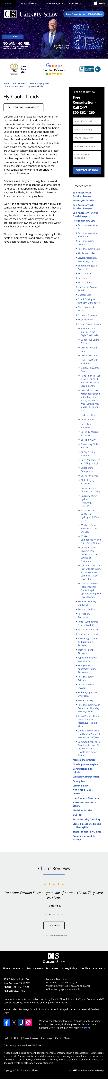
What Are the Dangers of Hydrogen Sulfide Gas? (90, 515)
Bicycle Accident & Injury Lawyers (87, 259)
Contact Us (75, 3)
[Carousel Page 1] (45, 914)
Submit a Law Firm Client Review (54, 935)
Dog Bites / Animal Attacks (87, 288)
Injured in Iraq (85, 700)
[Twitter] (14, 1022)
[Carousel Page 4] (58, 914)
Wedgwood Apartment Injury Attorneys (87, 669)
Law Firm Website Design (86, 1070)
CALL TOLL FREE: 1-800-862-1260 (23, 107)
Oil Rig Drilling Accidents (88, 454)
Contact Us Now (87, 170)
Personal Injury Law (84, 220)
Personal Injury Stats (89, 248)
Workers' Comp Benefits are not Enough (89, 528)
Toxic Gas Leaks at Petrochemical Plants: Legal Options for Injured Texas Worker (91, 590)
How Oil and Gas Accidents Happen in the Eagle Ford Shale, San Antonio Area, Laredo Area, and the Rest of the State (91, 400)
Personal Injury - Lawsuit (86, 242)
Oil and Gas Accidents (89, 324)
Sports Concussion (88, 634)
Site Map (85, 968)
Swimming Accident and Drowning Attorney (88, 642)
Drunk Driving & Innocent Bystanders (89, 301)
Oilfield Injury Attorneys (87, 482)
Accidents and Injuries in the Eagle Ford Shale (89, 332)
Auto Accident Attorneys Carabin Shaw (24, 1009)
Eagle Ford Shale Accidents (89, 361)
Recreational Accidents (84, 615)
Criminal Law (80, 785)
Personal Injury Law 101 (88, 227)
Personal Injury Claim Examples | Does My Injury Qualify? (89, 708)
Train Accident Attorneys (85, 651)
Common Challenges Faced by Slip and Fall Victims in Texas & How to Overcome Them (89, 748)
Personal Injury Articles (86, 678)
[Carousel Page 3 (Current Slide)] (54, 914)
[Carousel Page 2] (50, 914)
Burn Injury (84, 278)
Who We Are (53, 3)
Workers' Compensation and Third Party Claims (91, 540)
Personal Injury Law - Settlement (89, 235)
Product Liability (86, 609)
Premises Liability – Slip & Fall (88, 603)
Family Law (79, 781)
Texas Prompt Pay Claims (87, 831)
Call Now (13, 37)
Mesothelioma (85, 319)
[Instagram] (28, 1022)
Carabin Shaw (30, 1070)
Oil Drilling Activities (86, 425)
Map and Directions (56, 979)
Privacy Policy (69, 968)
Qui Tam (77, 814)
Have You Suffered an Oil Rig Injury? (90, 461)
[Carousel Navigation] (54, 914)
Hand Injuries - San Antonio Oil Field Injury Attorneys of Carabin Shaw (91, 380)
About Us (18, 968)
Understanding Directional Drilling (90, 489)
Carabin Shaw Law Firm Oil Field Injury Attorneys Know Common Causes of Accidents (91, 572)
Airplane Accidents (87, 253)
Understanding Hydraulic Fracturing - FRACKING (89, 501)
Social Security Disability (86, 819)
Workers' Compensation (86, 776)
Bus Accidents (85, 282)
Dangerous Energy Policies (90, 341)
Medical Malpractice (84, 759)
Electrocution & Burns (86, 309)
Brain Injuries (85, 273)
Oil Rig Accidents (89, 475)
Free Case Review (84, 92)
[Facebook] (7, 1022)
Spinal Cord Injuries (88, 629)
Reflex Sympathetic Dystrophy (88, 694)
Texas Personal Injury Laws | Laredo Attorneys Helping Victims (89, 721)
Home (8, 3)
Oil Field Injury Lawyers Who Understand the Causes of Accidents (89, 554)
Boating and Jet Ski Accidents (87, 267)
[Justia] (21, 1022)
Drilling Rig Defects (91, 355)
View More (54, 925)
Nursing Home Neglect (85, 764)
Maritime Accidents (84, 810)
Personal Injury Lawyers (86, 686)
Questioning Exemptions (87, 469)
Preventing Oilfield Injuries (90, 446)
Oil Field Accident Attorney (90, 433)
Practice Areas (29, 3)
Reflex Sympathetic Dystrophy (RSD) (88, 623)
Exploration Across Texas (91, 369)
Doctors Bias (84, 294)
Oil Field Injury (88, 439)
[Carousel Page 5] (62, 914)
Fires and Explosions (88, 315)
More (102, 3)
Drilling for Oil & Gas (89, 349)
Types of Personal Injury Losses (87, 659)
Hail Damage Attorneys (86, 798)
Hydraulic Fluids (89, 415)
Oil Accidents (87, 419)
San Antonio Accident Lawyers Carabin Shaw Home (31, 14)
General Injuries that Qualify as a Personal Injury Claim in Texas (89, 734)
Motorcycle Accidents (85, 200)
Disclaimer (52, 968)
